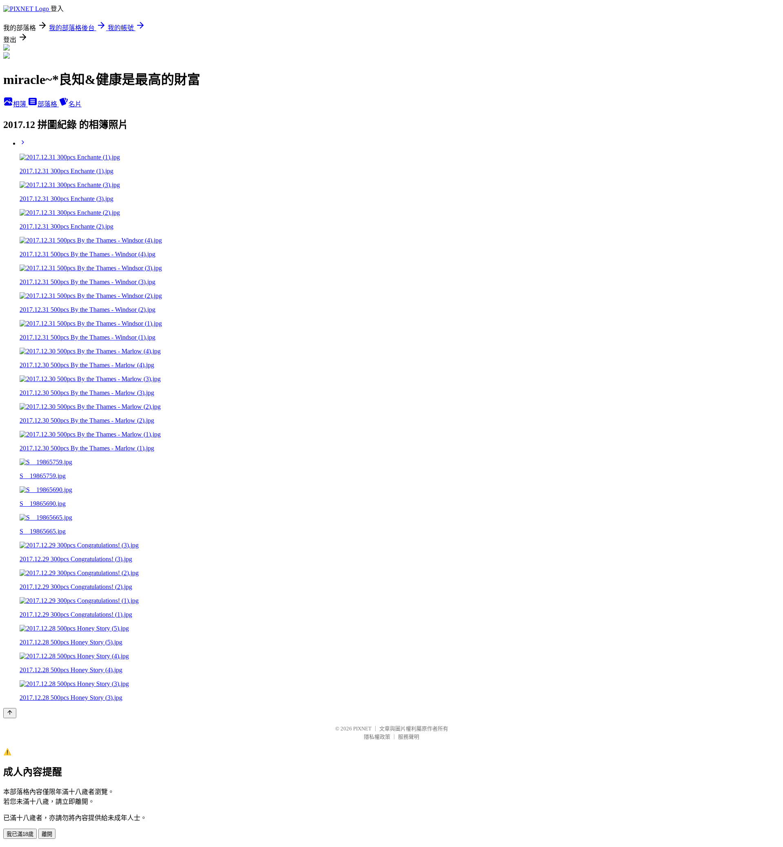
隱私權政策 (377, 737)
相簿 (20, 104)
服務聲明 (408, 737)
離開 (47, 834)
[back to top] (9, 713)
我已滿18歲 (20, 834)
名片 (75, 104)
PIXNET (362, 729)
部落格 (48, 104)
